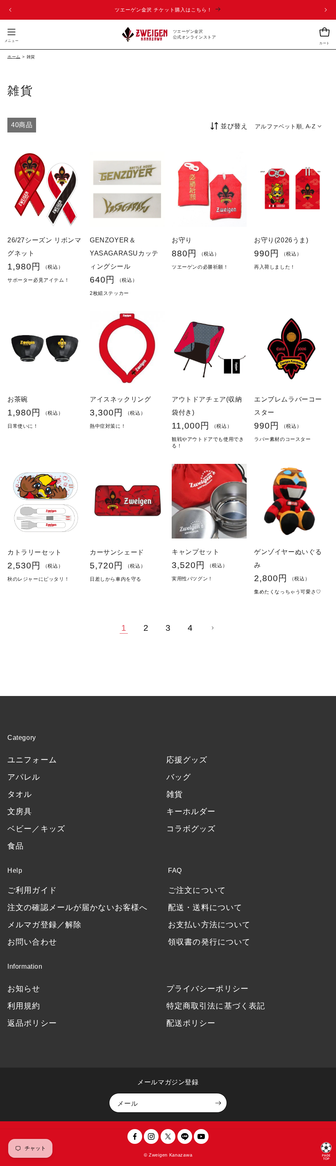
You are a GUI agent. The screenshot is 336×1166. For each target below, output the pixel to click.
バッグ (178, 777)
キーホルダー (191, 811)
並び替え (233, 126)
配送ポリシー (191, 1023)
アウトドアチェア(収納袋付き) (207, 405)
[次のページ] (212, 628)
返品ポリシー (32, 1023)
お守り (182, 239)
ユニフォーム (32, 759)
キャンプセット (195, 551)
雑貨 (174, 794)
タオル (19, 794)
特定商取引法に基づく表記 (216, 1006)
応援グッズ (187, 759)
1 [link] (124, 627)
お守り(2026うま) (281, 239)
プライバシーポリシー (207, 988)
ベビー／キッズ (36, 828)
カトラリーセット (34, 551)
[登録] (218, 1103)
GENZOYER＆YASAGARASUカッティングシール (124, 252)
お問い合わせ (32, 942)
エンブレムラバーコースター (288, 405)
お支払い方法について (209, 924)
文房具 (19, 811)
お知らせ (24, 988)
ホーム (13, 57)
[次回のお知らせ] (326, 10)
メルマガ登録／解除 (44, 924)
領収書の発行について (209, 942)
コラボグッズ (191, 828)
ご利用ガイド (32, 890)
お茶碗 (17, 398)
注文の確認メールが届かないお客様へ (77, 907)
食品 (15, 846)
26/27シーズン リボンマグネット (44, 246)
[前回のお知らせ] (10, 10)
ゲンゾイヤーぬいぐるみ (288, 558)
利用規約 (24, 1006)
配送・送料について (205, 907)
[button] (11, 34)
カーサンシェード (117, 551)
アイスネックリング (120, 398)
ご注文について (197, 890)
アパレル (24, 777)
